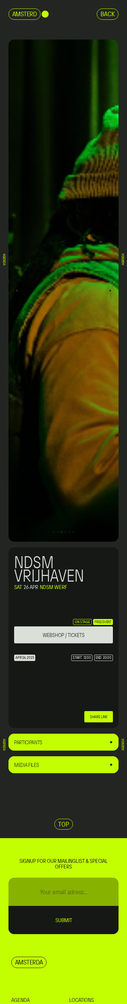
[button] (16, 291)
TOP (63, 824)
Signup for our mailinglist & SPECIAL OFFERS (63, 863)
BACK (108, 14)
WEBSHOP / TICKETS (64, 634)
